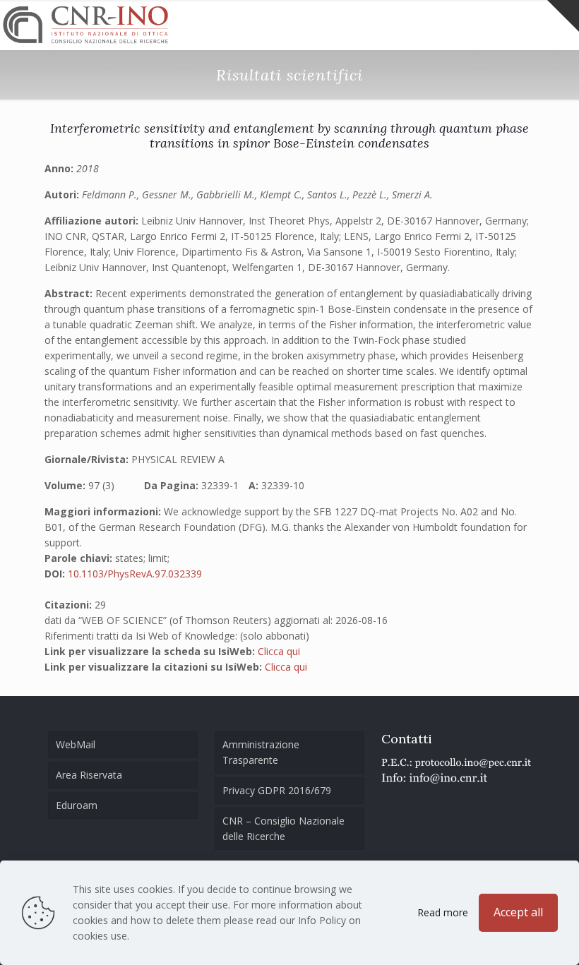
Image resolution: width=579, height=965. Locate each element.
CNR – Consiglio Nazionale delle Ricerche (283, 828)
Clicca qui (279, 651)
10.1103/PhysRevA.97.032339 (135, 573)
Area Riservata (89, 774)
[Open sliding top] (563, 16)
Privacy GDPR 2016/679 (276, 790)
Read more (442, 912)
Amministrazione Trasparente (260, 752)
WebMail (75, 744)
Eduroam (76, 805)
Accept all (518, 912)
